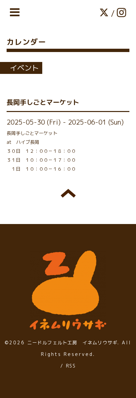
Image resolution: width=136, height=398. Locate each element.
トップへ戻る (68, 193)
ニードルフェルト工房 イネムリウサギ (72, 342)
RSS (71, 366)
